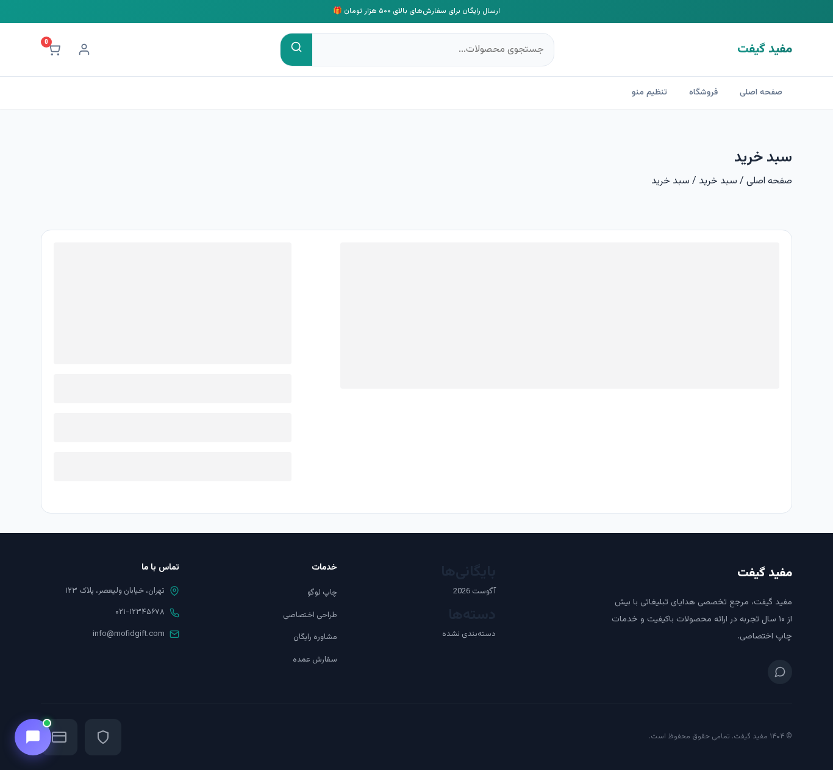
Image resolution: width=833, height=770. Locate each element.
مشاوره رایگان (315, 637)
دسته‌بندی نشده (469, 634)
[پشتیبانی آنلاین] (33, 737)
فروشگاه (703, 92)
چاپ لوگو (322, 593)
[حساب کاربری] (84, 49)
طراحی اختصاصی (310, 615)
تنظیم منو (649, 92)
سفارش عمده (315, 660)
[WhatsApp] (780, 672)
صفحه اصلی (761, 92)
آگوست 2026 (474, 591)
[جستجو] (296, 50)
